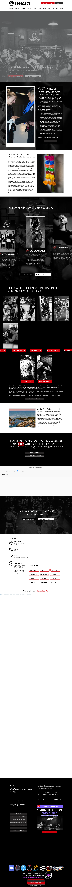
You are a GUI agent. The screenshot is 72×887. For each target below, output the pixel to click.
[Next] (65, 46)
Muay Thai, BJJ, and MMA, (56, 105)
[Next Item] (68, 686)
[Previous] (6, 46)
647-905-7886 (14, 801)
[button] (24, 8)
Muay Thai (2, 258)
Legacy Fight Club (12, 162)
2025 (32, 885)
